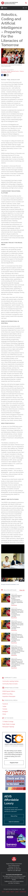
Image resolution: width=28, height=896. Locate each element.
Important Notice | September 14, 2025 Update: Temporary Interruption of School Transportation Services (17, 663)
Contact (7, 891)
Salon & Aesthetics (14, 821)
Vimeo (4, 714)
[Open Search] (26, 3)
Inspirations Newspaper (8, 696)
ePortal (12, 891)
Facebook (5, 704)
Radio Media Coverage (8, 724)
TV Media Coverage (7, 721)
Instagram (5, 711)
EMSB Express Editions (8, 691)
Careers (17, 891)
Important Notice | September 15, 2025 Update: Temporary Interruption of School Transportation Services (17, 650)
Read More (14, 605)
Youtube (4, 709)
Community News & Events (10, 684)
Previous (2, 580)
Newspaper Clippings (8, 726)
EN (23, 8)
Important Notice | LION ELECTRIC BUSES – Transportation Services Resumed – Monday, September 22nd (17, 599)
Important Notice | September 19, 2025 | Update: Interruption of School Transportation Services (17, 613)
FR (26, 8)
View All (21, 590)
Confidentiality (23, 891)
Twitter (4, 706)
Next (23, 580)
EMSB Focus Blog (7, 694)
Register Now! (14, 762)
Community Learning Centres (10, 681)
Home (3, 891)
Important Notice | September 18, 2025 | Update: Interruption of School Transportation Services (17, 625)
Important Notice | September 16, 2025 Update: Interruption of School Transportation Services (17, 638)
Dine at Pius (14, 816)
